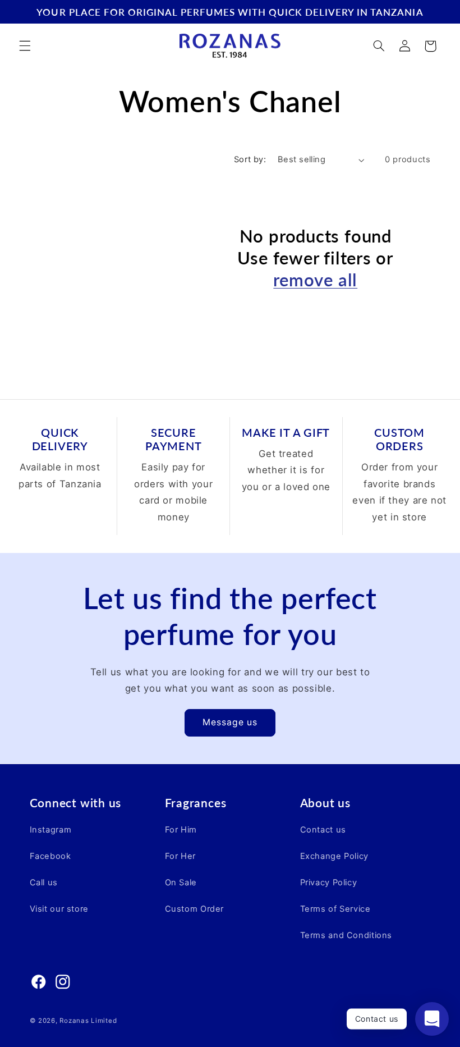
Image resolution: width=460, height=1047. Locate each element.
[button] (25, 46)
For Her (180, 856)
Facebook (50, 856)
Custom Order (194, 909)
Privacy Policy (328, 882)
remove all (315, 279)
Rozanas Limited (88, 1021)
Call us (44, 882)
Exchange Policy (334, 856)
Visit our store (59, 909)
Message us (230, 722)
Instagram (51, 830)
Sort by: (250, 159)
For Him (181, 830)
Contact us (323, 830)
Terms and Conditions (346, 935)
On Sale (181, 882)
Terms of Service (335, 909)
